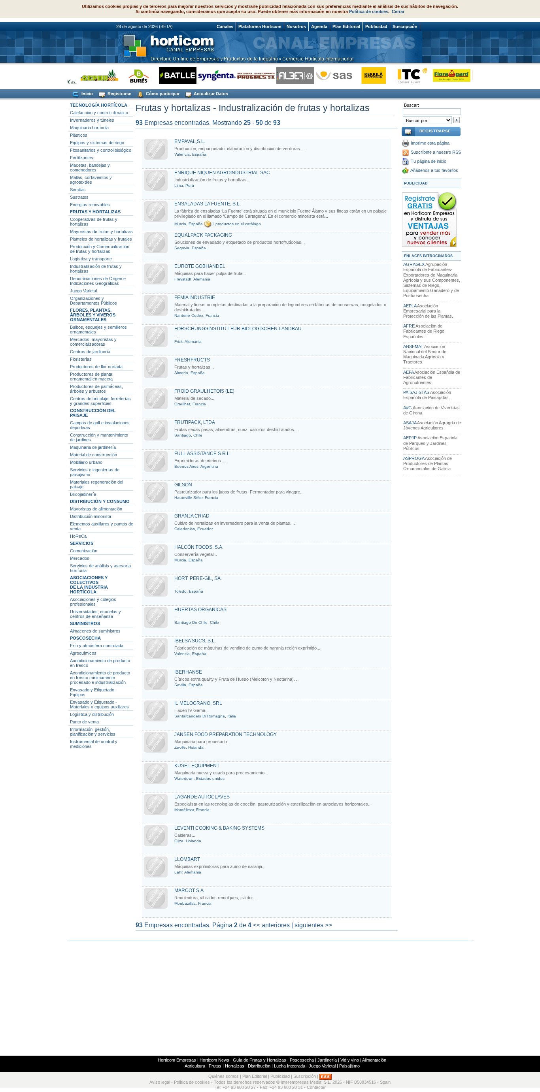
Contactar (316, 1087)
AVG (407, 407)
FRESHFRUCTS (192, 360)
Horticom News (214, 1060)
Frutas (215, 1066)
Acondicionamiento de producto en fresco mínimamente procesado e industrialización (100, 677)
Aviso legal (159, 1082)
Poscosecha (302, 1060)
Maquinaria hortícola (89, 127)
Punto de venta (84, 721)
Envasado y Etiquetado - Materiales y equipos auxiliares (99, 704)
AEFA (408, 372)
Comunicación (83, 550)
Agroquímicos (83, 653)
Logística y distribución (92, 714)
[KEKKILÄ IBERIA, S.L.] (363, 75)
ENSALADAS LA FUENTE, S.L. (207, 204)
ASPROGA (413, 458)
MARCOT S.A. (189, 890)
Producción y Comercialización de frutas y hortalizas (99, 249)
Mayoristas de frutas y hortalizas (101, 231)
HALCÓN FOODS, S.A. (198, 547)
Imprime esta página (430, 143)
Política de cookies (368, 11)
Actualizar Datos (210, 93)
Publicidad (376, 26)
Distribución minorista (90, 516)
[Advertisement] (270, 998)
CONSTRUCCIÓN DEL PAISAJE (93, 413)
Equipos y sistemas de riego (97, 142)
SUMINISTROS (85, 623)
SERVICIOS (81, 543)
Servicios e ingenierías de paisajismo (94, 472)
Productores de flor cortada (96, 366)
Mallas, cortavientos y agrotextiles (91, 180)
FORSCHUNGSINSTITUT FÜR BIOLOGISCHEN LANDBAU (238, 328)
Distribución (259, 1066)
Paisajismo (349, 1066)
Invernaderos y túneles (92, 120)
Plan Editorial (346, 26)
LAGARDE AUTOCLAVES (202, 797)
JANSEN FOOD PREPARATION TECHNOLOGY (225, 734)
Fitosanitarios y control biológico (100, 150)
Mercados (79, 558)
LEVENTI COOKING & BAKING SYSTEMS (219, 828)
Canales (225, 26)
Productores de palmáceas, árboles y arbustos (96, 388)
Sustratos (79, 197)
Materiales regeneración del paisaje (96, 484)
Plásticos (78, 135)
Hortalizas (234, 1066)
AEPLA (409, 305)
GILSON (183, 485)
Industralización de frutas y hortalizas (96, 268)
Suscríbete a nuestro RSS (436, 152)
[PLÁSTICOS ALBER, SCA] (285, 75)
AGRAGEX (414, 264)
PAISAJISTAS (416, 392)
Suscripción (405, 26)
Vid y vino (349, 1060)
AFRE (409, 326)
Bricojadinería (83, 494)
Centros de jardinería (90, 351)
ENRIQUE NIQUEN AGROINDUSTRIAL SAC (222, 172)
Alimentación (374, 1060)
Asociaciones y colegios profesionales (93, 601)
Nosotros (296, 26)
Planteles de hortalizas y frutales (101, 239)
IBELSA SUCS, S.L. (195, 641)
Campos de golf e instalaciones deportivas (100, 425)
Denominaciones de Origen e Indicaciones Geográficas (98, 281)
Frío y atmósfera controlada (96, 645)
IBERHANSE (188, 672)
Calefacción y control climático (99, 112)
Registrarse (118, 93)
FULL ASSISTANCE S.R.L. (202, 453)
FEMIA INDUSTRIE (194, 297)
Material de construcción (93, 454)
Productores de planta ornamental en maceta (91, 376)
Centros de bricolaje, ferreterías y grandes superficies (100, 401)
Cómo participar (162, 93)
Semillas (78, 189)
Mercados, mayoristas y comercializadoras (93, 341)
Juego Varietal (83, 290)
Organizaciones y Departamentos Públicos (93, 300)
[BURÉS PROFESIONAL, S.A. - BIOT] (128, 75)
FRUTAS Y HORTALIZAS (95, 211)
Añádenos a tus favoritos (434, 170)
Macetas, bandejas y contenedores (90, 167)
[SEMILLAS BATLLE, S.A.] (167, 75)
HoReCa (78, 536)
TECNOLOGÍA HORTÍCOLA (98, 105)
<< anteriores (271, 925)
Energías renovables (90, 204)
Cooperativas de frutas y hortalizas (93, 221)
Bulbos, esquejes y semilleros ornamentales (98, 329)
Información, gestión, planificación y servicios (92, 731)
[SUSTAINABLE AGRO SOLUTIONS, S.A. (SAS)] (324, 75)
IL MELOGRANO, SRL (198, 703)
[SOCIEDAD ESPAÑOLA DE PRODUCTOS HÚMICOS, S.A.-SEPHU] (89, 75)
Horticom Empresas (177, 1060)
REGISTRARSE (435, 131)
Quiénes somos (223, 1076)
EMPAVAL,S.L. (189, 141)
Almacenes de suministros (95, 631)
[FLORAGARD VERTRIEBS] (441, 75)
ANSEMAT (413, 346)
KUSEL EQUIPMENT (196, 765)
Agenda (319, 26)
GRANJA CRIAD (192, 516)
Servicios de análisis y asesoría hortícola (100, 568)
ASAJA (409, 422)
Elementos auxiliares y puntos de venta (101, 526)
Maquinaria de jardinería (93, 447)
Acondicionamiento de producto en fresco (100, 663)
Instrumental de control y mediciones (93, 744)
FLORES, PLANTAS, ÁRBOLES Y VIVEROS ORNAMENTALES (92, 315)
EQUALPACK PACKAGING (203, 235)
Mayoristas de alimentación (96, 508)
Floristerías (81, 359)
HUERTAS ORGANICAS (200, 609)
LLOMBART (187, 859)
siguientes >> (313, 925)
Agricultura (195, 1066)
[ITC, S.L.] (402, 75)
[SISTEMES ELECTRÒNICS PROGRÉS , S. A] (245, 75)
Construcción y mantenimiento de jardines (99, 437)
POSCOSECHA (85, 638)
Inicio (86, 93)
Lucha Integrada (289, 1066)
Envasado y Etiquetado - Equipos (93, 692)
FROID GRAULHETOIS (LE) (204, 391)
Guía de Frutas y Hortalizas (259, 1060)
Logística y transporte (91, 258)
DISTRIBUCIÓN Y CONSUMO (100, 501)
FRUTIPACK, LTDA (194, 422)
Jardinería (327, 1060)
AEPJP (410, 437)
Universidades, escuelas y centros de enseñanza (95, 614)
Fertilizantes (81, 157)
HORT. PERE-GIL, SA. (198, 578)
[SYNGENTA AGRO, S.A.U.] (206, 75)
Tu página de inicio (428, 161)
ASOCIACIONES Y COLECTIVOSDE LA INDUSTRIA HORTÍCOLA (89, 584)
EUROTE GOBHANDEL (199, 266)
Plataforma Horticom (259, 26)
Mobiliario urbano (86, 462)
